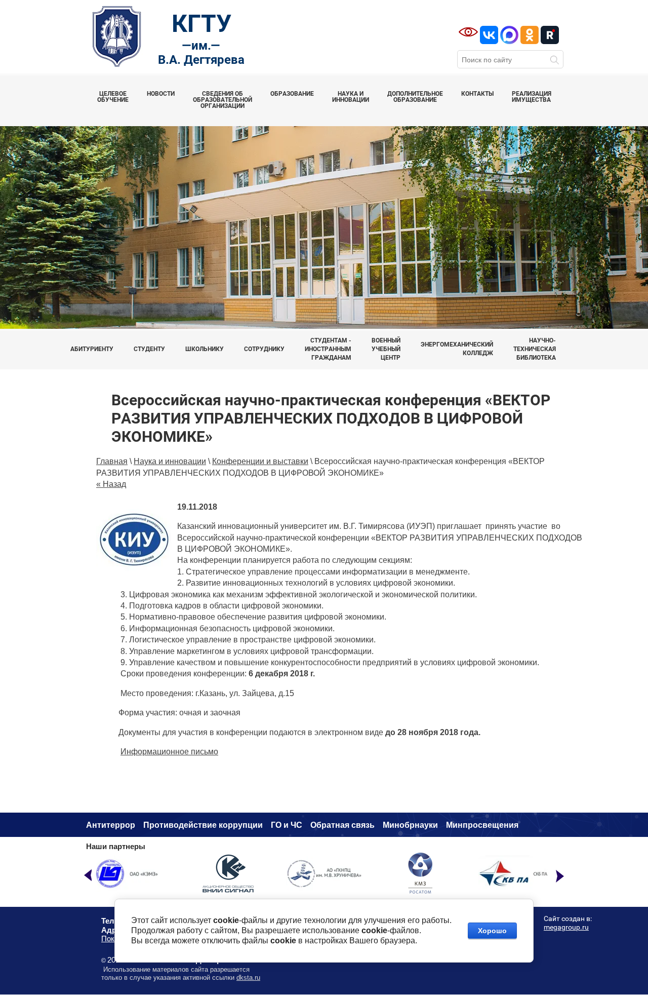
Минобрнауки (410, 825)
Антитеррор (110, 825)
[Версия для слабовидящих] (468, 31)
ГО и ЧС (286, 825)
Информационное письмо (169, 751)
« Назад (111, 484)
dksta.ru (248, 977)
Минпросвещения (482, 825)
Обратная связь (342, 825)
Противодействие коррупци (200, 825)
